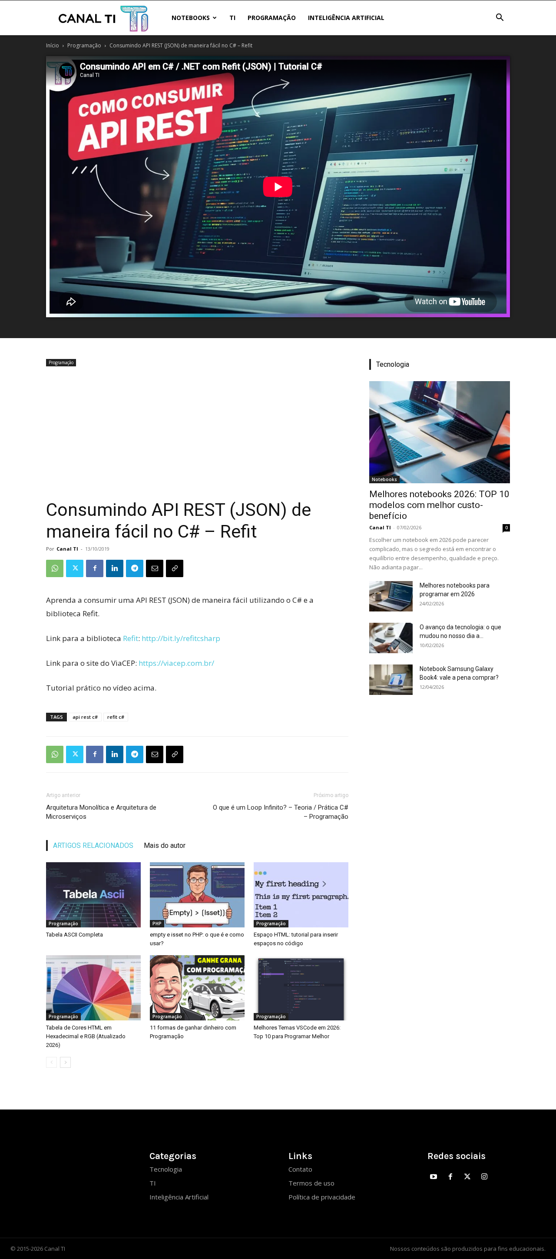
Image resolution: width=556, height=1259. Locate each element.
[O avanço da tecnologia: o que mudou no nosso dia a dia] (391, 638)
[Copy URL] (174, 568)
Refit (130, 638)
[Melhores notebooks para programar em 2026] (391, 596)
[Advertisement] (197, 434)
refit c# (115, 717)
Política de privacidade (321, 1197)
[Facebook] (94, 568)
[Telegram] (134, 568)
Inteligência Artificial (346, 17)
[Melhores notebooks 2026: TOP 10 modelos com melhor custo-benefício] (439, 432)
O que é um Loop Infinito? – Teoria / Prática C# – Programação (280, 812)
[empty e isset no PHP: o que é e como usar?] (197, 894)
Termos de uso (311, 1183)
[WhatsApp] (54, 568)
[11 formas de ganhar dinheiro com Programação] (197, 987)
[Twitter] (74, 568)
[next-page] (65, 1062)
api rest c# (85, 717)
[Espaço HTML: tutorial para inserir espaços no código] (301, 894)
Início (52, 45)
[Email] (154, 568)
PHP (157, 923)
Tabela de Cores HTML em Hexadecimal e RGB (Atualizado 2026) (86, 1036)
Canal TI (67, 548)
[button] (499, 18)
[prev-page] (51, 1062)
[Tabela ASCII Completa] (93, 894)
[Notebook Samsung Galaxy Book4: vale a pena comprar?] (391, 679)
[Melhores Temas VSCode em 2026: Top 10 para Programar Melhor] (301, 987)
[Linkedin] (114, 568)
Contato (300, 1169)
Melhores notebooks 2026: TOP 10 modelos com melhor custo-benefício (439, 505)
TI (232, 17)
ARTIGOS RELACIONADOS (93, 845)
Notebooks (191, 17)
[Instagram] (484, 1177)
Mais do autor (164, 845)
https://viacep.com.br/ (176, 663)
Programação (272, 17)
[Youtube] (433, 1177)
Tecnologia (165, 1169)
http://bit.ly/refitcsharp (181, 638)
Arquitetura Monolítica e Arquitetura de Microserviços (101, 812)
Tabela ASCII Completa (74, 934)
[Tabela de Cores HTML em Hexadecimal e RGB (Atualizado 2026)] (93, 987)
